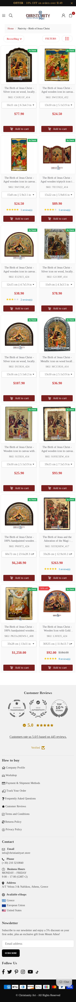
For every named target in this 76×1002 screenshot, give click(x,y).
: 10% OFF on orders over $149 (38, 3)
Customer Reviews (15, 806)
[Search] (10, 15)
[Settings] (63, 15)
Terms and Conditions (17, 814)
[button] (70, 15)
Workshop (11, 775)
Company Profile (15, 767)
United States (14, 910)
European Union (16, 905)
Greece (10, 900)
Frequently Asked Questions (20, 798)
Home (11, 28)
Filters (50, 38)
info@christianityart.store (16, 852)
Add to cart (22, 128)
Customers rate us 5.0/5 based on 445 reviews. (38, 736)
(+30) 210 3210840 (12, 862)
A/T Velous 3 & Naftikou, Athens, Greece (25, 886)
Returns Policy (13, 821)
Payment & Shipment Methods (23, 783)
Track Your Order (16, 790)
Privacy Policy (14, 829)
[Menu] (3, 15)
